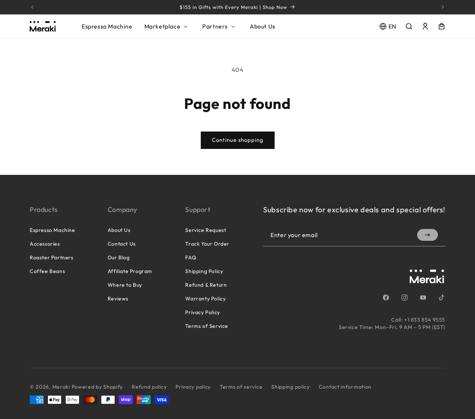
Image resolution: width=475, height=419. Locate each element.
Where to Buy (125, 285)
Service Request (205, 230)
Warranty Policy (205, 298)
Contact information (345, 386)
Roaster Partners (51, 257)
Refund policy (149, 386)
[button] (167, 26)
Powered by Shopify (97, 386)
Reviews (118, 298)
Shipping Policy (204, 271)
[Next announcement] (443, 7)
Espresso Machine (52, 230)
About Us (119, 230)
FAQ (190, 257)
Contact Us (122, 243)
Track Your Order (207, 243)
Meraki (61, 386)
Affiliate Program (130, 271)
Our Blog (119, 257)
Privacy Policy (202, 312)
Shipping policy (290, 386)
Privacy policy (193, 386)
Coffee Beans (47, 271)
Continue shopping (237, 139)
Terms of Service (206, 326)
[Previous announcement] (32, 7)
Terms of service (241, 386)
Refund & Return (206, 285)
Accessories (45, 243)
